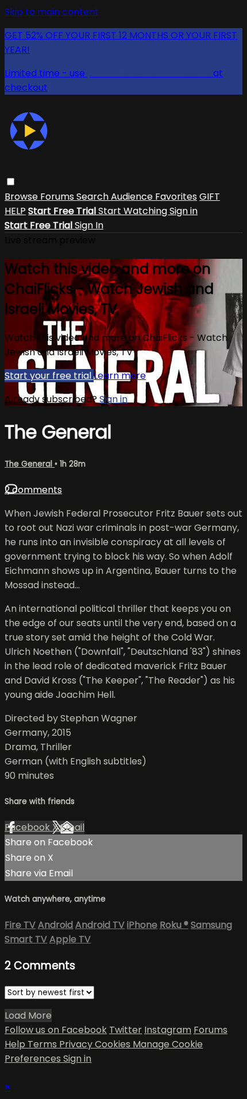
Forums (58, 196)
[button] (10, 181)
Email (72, 827)
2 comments (33, 489)
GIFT (209, 196)
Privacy (77, 1044)
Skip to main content (52, 11)
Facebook (28, 827)
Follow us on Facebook (56, 1029)
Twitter (125, 1029)
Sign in (183, 211)
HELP (15, 211)
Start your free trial (49, 375)
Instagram (167, 1029)
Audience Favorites (154, 196)
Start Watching (133, 211)
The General (30, 464)
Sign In (89, 225)
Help (16, 1044)
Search (93, 196)
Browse (22, 196)
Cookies (114, 1044)
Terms (43, 1044)
